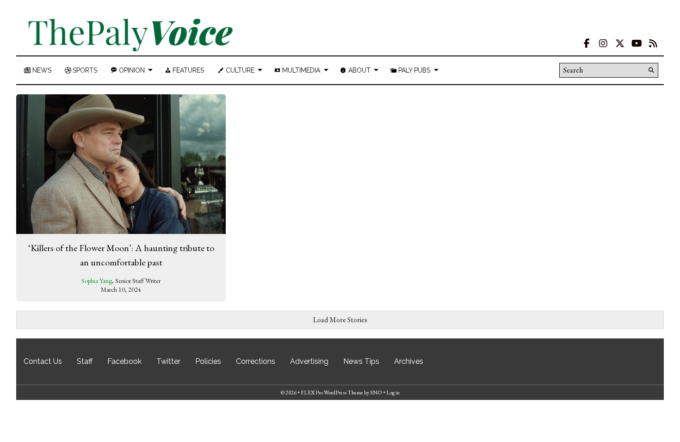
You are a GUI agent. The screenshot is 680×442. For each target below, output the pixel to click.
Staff (85, 361)
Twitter (168, 361)
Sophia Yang (96, 280)
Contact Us (43, 361)
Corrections (255, 361)
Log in (393, 392)
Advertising (309, 361)
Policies (208, 361)
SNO (376, 392)
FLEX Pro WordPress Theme (332, 392)
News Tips (361, 361)
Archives (408, 361)
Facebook (124, 361)
